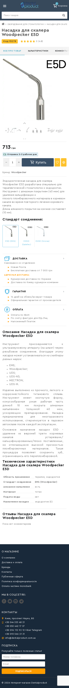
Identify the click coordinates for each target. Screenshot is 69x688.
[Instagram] (16, 603)
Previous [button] (24, 123)
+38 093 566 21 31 (15, 634)
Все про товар (12, 51)
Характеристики (38, 51)
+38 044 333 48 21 (15, 622)
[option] (13, 130)
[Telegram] (21, 603)
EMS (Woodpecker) (46, 482)
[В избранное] (57, 162)
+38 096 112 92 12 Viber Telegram (23, 630)
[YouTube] (10, 603)
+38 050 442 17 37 (15, 626)
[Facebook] (4, 603)
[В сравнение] (63, 162)
